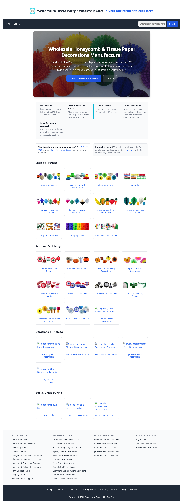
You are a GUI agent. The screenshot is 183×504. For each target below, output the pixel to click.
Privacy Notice (89, 489)
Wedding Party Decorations (106, 439)
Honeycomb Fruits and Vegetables (27, 463)
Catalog (48, 489)
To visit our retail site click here (129, 10)
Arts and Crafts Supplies (23, 478)
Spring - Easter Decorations (65, 451)
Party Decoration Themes (105, 447)
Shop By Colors (18, 474)
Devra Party (90, 497)
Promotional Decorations (147, 447)
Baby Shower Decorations (105, 443)
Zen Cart (111, 497)
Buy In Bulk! (141, 439)
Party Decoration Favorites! (106, 455)
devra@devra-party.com (61, 150)
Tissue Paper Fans (20, 447)
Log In (17, 24)
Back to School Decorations (65, 478)
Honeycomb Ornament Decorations (27, 455)
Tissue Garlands (19, 451)
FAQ (124, 489)
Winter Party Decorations (64, 474)
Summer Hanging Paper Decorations (69, 471)
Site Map (134, 489)
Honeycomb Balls (19, 439)
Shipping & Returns (109, 489)
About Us (60, 489)
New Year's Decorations (63, 463)
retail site (130, 150)
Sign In (110, 78)
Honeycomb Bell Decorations (25, 443)
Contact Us (74, 489)
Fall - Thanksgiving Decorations (67, 447)
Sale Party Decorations (146, 443)
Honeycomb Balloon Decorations (26, 467)
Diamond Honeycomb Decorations (27, 459)
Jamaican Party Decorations (106, 451)
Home (7, 24)
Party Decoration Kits (21, 471)
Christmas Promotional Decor (66, 439)
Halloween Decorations (63, 443)
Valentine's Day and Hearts (65, 455)
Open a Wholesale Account (84, 78)
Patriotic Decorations (62, 459)
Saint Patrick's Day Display (64, 467)
